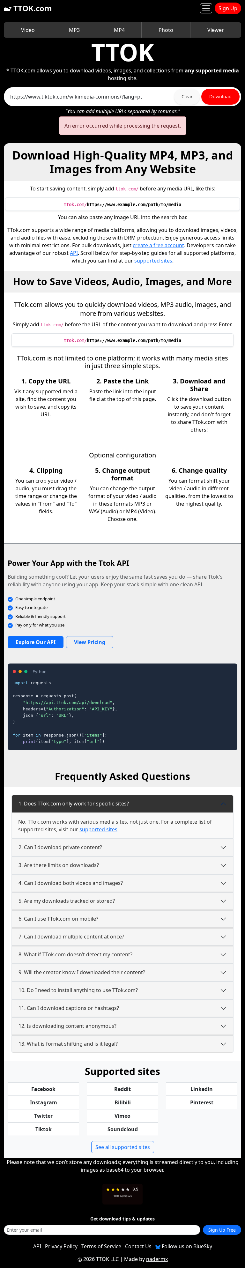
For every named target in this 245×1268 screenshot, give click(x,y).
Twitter (43, 1115)
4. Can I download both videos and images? (71, 882)
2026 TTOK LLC (101, 1259)
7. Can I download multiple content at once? (71, 936)
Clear (187, 96)
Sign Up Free (222, 1230)
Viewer (215, 29)
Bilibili (123, 1102)
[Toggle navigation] (206, 8)
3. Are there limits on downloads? (59, 865)
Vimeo (122, 1115)
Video (28, 29)
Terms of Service (101, 1246)
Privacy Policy (61, 1246)
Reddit (122, 1089)
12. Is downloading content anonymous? (67, 1025)
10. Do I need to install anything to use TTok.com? (78, 990)
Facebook (43, 1089)
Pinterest (201, 1102)
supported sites (153, 260)
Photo (166, 29)
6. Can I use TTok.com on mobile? (58, 918)
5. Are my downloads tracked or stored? (67, 900)
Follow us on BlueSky (186, 1246)
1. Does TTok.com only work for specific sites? (74, 803)
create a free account (158, 245)
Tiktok (43, 1129)
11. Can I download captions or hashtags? (69, 1008)
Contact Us (138, 1246)
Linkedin (201, 1089)
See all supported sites (122, 1147)
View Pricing (89, 642)
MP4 (119, 29)
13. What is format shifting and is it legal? (68, 1043)
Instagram (43, 1102)
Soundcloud (123, 1129)
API (74, 252)
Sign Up (228, 8)
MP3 (74, 29)
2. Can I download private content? (60, 847)
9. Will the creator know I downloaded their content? (82, 972)
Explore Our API (36, 642)
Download (220, 96)
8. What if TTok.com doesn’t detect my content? (75, 954)
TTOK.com (31, 8)
